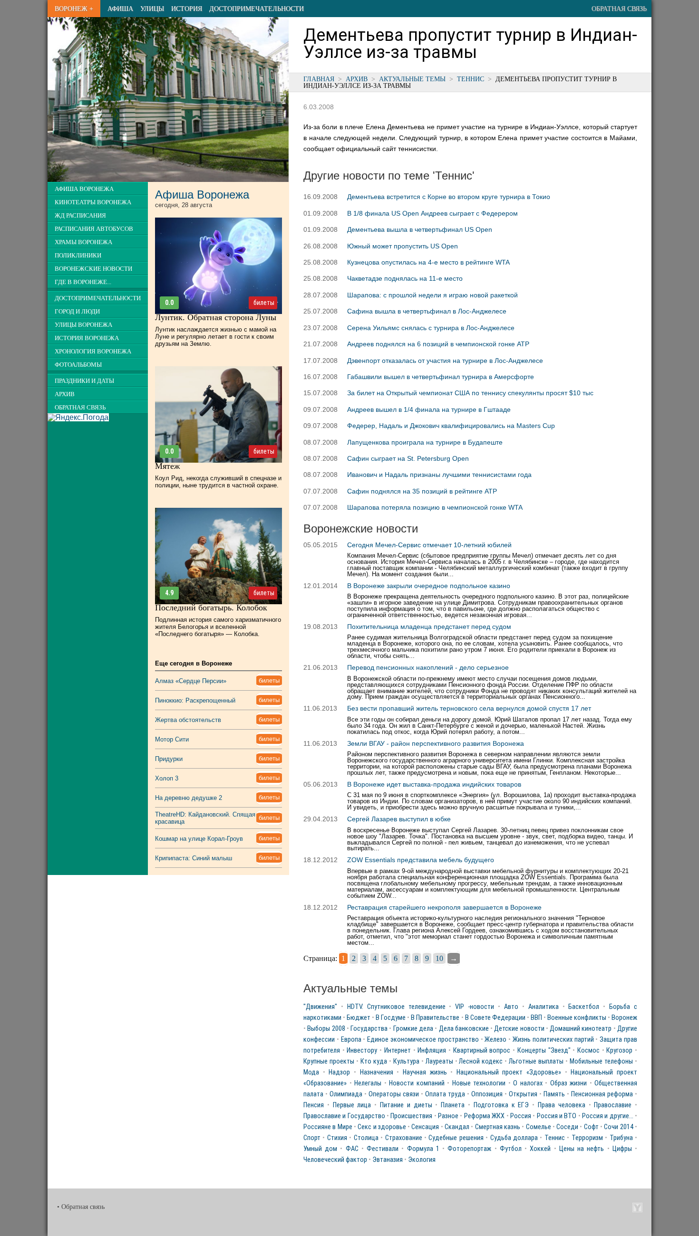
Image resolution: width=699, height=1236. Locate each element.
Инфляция (431, 1050)
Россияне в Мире (327, 1127)
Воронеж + (74, 8)
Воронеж (624, 1018)
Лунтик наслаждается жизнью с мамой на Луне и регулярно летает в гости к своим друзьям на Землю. (215, 336)
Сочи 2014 (618, 1127)
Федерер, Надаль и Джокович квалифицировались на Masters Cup (451, 425)
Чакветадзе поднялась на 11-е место (405, 278)
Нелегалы (367, 1083)
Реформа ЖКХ (484, 1116)
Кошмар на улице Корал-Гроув (199, 838)
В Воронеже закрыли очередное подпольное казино (428, 585)
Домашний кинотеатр (581, 1029)
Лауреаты (439, 1061)
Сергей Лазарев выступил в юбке (399, 819)
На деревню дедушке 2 (188, 797)
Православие (612, 1105)
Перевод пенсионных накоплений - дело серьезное (428, 667)
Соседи (567, 1127)
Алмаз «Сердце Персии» (190, 681)
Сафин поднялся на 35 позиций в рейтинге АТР (422, 491)
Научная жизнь (425, 1072)
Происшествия (411, 1116)
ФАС (352, 1149)
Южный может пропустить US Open (402, 246)
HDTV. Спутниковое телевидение (396, 1007)
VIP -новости (474, 1007)
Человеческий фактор (335, 1160)
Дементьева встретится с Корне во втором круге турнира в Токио (448, 196)
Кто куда (373, 1061)
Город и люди (77, 311)
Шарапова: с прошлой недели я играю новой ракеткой (432, 295)
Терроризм (587, 1138)
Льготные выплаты (536, 1061)
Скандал (457, 1127)
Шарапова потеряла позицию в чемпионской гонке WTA (435, 507)
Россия (520, 1116)
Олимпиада (346, 1094)
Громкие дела (413, 1029)
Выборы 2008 (326, 1029)
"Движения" (320, 1007)
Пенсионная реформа (602, 1094)
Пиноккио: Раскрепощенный (195, 700)
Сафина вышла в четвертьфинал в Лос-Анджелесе (426, 311)
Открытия (523, 1094)
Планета (453, 1105)
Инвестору (362, 1050)
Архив (357, 79)
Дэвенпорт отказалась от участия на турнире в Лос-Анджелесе (445, 360)
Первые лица (352, 1105)
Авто (511, 1007)
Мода (311, 1072)
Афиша (120, 8)
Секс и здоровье (382, 1127)
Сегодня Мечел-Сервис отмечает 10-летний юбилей (429, 545)
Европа (351, 1040)
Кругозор (619, 1050)
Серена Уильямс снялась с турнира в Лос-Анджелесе (431, 328)
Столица (366, 1138)
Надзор (339, 1072)
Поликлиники (78, 255)
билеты (263, 302)
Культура (406, 1061)
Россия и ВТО (557, 1116)
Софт (591, 1127)
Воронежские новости (93, 269)
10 (439, 958)
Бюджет (358, 1018)
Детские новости (519, 1029)
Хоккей (540, 1149)
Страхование (403, 1138)
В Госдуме (391, 1018)
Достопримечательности (256, 8)
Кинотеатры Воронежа (93, 202)
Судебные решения (455, 1138)
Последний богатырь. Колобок (211, 607)
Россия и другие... (607, 1116)
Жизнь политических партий (553, 1040)
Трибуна (621, 1138)
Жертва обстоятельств (188, 719)
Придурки (169, 758)
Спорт (311, 1138)
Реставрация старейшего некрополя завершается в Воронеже (444, 907)
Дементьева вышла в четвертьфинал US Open (419, 229)
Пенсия (313, 1105)
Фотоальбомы (78, 364)
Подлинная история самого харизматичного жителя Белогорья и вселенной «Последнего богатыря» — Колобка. (218, 626)
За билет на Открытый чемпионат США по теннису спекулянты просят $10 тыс (470, 393)
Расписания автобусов (94, 229)
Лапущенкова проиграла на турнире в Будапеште (425, 442)
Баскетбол (583, 1007)
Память (554, 1094)
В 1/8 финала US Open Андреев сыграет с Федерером (432, 213)
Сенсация (425, 1127)
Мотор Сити (172, 739)
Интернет (397, 1050)
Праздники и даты (84, 381)
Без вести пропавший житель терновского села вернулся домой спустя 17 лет (469, 708)
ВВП (536, 1018)
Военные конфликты (576, 1018)
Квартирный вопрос (482, 1050)
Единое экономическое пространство (423, 1040)
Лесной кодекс (481, 1061)
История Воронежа (87, 338)
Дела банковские (464, 1029)
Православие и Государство (344, 1116)
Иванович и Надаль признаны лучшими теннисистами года (439, 474)
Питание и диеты (406, 1105)
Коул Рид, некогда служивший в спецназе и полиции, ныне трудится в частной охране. (218, 482)
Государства (369, 1029)
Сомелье (538, 1127)
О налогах (528, 1083)
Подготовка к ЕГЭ (501, 1105)
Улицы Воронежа (83, 325)
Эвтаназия (387, 1160)
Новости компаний (417, 1083)
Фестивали (382, 1149)
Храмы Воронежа (83, 242)
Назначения (376, 1072)
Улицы (152, 8)
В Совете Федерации (495, 1018)
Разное (448, 1116)
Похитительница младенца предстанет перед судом (429, 626)
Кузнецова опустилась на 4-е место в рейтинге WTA (428, 262)
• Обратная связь (81, 1206)
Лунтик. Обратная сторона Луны (215, 317)
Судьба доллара (514, 1138)
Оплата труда (445, 1094)
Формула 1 (423, 1149)
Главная (318, 79)
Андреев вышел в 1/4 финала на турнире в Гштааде (429, 409)
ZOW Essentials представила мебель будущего (420, 860)
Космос (588, 1050)
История (186, 8)
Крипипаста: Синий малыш (193, 858)
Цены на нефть (581, 1149)
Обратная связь (619, 8)
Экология (422, 1160)
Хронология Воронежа (93, 351)
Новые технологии (479, 1083)
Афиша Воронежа (84, 189)
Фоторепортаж (469, 1149)
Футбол (511, 1149)
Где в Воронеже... (83, 282)
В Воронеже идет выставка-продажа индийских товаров (434, 784)
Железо (495, 1040)
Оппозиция (487, 1094)
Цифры (622, 1149)
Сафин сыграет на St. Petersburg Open (408, 458)
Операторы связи (394, 1094)
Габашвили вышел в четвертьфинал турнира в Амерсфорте (440, 376)
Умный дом (320, 1149)
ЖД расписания (80, 215)
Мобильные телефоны (601, 1061)
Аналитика (543, 1007)
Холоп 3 (166, 778)
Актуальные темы (412, 79)
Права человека (561, 1105)
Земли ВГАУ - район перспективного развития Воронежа (435, 743)
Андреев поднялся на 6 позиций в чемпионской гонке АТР (438, 344)
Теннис (470, 79)
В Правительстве (435, 1018)
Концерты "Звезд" (544, 1050)
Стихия (337, 1138)
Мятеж (167, 466)
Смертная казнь (497, 1127)
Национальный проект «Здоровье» (508, 1072)
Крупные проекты (328, 1061)
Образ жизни (568, 1083)
